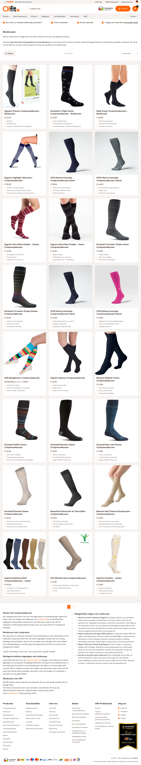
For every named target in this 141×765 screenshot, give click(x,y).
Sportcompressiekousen (11, 725)
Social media (53, 715)
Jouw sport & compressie (80, 714)
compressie (42, 619)
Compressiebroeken (10, 732)
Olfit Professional (111, 2)
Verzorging (6, 745)
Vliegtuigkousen (8, 715)
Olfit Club (98, 2)
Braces (5, 735)
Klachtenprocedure (32, 725)
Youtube (123, 718)
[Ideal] (21, 760)
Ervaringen (76, 721)
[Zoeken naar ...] (29, 9)
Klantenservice (126, 2)
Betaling (29, 712)
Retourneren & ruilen (33, 718)
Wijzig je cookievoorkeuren (129, 761)
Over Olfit (52, 708)
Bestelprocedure (31, 708)
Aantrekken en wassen (80, 727)
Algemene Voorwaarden (34, 728)
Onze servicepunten (56, 725)
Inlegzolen (6, 739)
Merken (5, 749)
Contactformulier (55, 722)
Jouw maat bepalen (79, 724)
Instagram (124, 711)
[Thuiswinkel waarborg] (106, 8)
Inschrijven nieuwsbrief (57, 732)
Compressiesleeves (9, 728)
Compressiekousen (9, 708)
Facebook (123, 708)
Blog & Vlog (53, 728)
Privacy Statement (100, 761)
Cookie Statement (113, 761)
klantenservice (13, 693)
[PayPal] (44, 760)
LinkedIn (123, 715)
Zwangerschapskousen (11, 718)
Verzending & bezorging (34, 715)
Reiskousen (7, 712)
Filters (10, 53)
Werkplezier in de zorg (103, 723)
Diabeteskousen (8, 722)
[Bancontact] (61, 760)
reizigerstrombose (33, 660)
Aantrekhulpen (8, 742)
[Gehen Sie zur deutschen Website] (137, 2)
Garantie (29, 722)
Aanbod (98, 708)
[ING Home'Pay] (68, 759)
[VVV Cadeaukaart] (78, 760)
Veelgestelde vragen (79, 736)
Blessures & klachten (79, 717)
